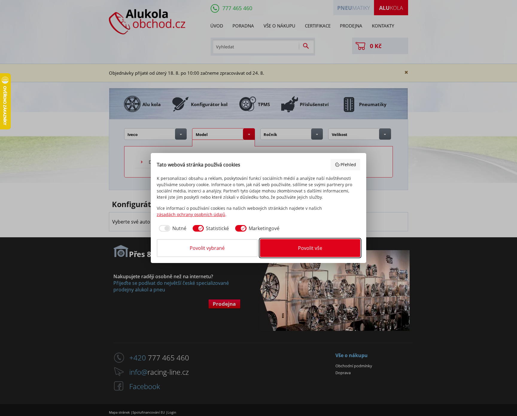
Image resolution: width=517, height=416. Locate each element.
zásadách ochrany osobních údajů (191, 214)
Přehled (348, 164)
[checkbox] (171, 228)
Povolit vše (310, 248)
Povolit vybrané (207, 248)
